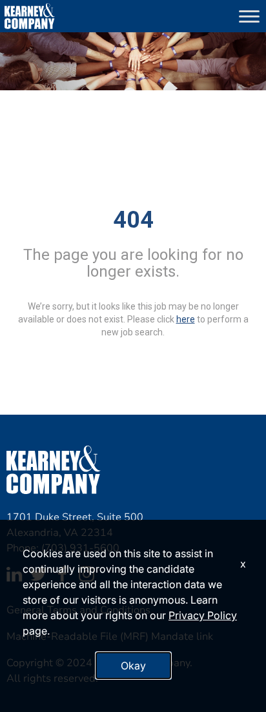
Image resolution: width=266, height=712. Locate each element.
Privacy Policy (203, 615)
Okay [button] (133, 665)
